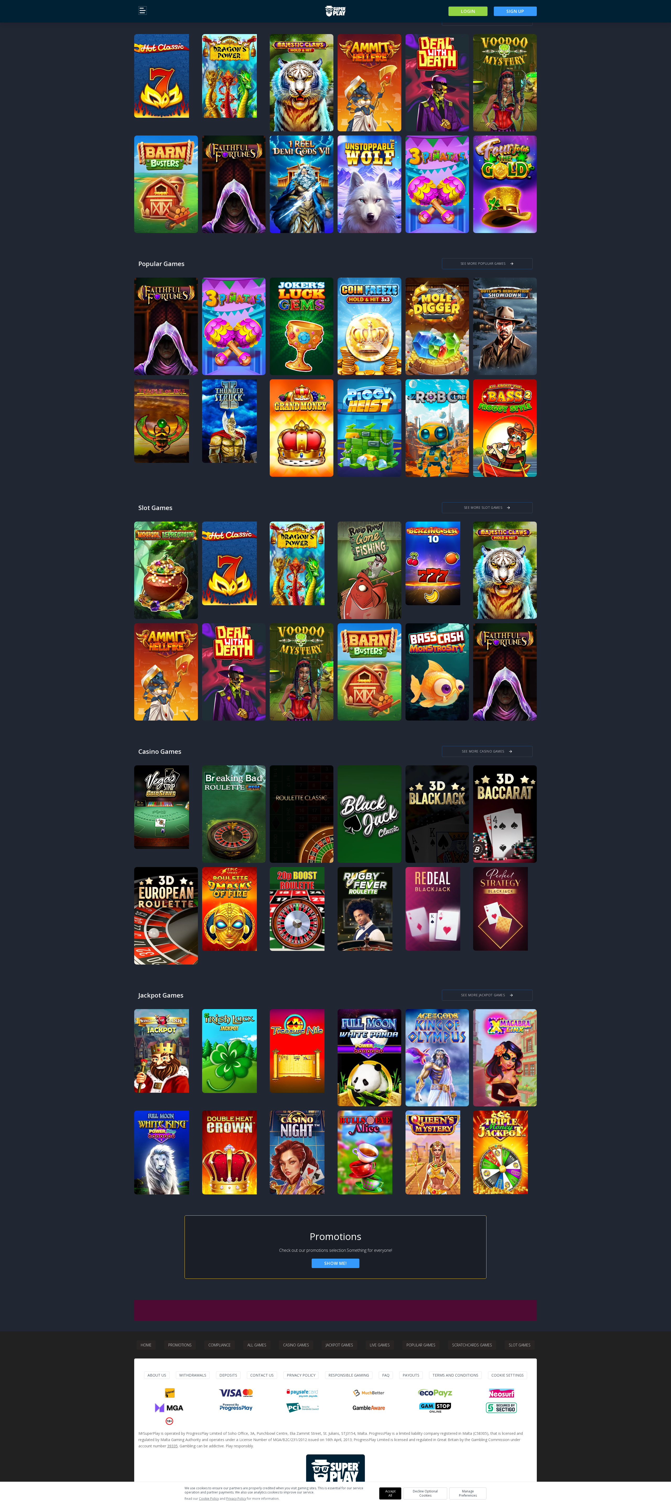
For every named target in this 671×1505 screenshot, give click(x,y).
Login (468, 11)
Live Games (380, 1344)
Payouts (411, 1375)
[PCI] (302, 1408)
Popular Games (421, 1344)
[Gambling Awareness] (369, 1408)
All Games (256, 1344)
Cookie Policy (209, 1498)
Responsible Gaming (348, 1375)
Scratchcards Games (472, 1344)
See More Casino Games (487, 751)
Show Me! (335, 1263)
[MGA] (170, 1408)
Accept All (390, 1493)
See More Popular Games (487, 263)
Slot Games (520, 1344)
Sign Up (515, 11)
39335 (172, 1445)
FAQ (385, 1375)
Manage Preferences (468, 1493)
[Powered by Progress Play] (236, 1408)
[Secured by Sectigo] (501, 1408)
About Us (157, 1375)
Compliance (219, 1344)
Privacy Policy (301, 1375)
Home (146, 1344)
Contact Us (262, 1375)
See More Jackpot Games (487, 995)
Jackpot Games (339, 1344)
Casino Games (296, 1344)
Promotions (180, 1344)
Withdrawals (192, 1375)
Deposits (228, 1375)
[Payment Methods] (170, 1393)
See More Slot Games (487, 507)
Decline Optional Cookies (425, 1493)
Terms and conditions (455, 1375)
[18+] (169, 1421)
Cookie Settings (507, 1375)
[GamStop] (435, 1408)
